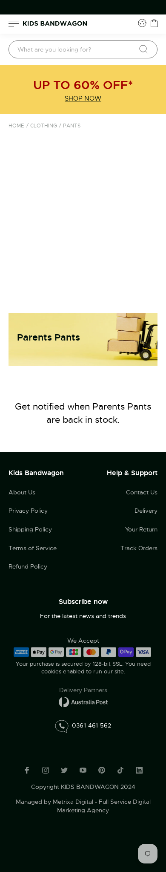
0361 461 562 (92, 725)
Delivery (146, 510)
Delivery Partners (83, 690)
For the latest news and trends (83, 616)
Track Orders (138, 548)
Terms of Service (33, 548)
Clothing (43, 125)
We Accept (83, 640)
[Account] (142, 23)
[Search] (143, 49)
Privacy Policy (28, 510)
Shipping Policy (30, 529)
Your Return (141, 529)
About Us (22, 492)
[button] (142, 814)
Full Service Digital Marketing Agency (104, 806)
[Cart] (154, 23)
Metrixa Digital (73, 802)
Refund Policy (28, 566)
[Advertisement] (83, 225)
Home (16, 125)
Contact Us (141, 492)
